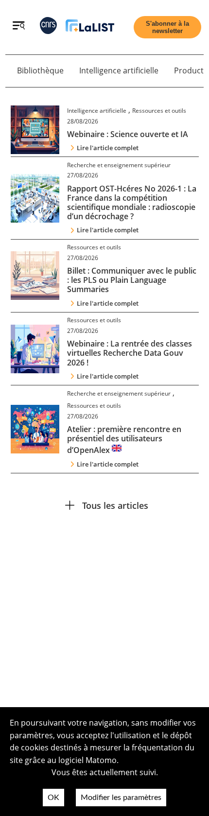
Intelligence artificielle (118, 70)
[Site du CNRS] (48, 27)
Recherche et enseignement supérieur (119, 165)
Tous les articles (115, 505)
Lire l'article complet (108, 147)
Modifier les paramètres (121, 797)
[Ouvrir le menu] (19, 26)
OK (53, 797)
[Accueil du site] (90, 27)
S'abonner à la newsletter (167, 27)
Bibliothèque (40, 70)
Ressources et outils (159, 110)
